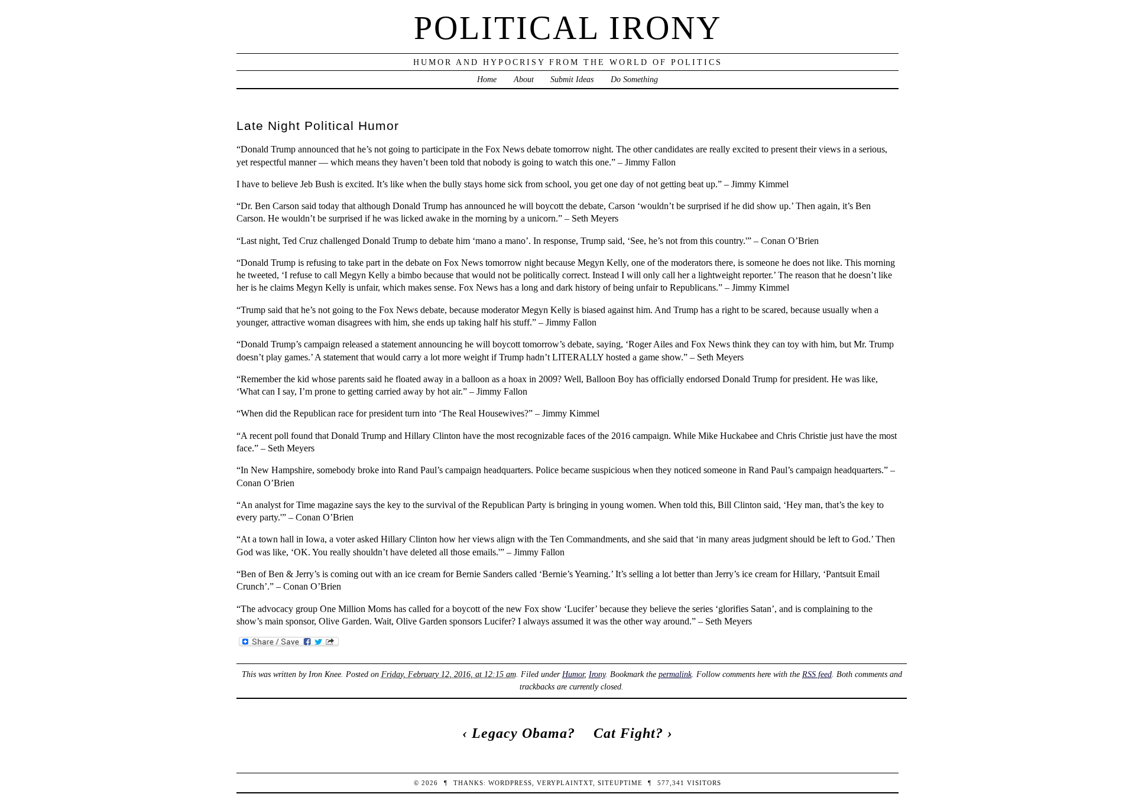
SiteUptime (620, 782)
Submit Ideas (572, 79)
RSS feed (817, 674)
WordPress (510, 782)
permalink (675, 674)
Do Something (634, 79)
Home (487, 79)
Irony (597, 674)
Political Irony (568, 27)
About (524, 79)
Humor (573, 674)
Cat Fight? (628, 733)
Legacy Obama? (523, 733)
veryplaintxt (565, 782)
